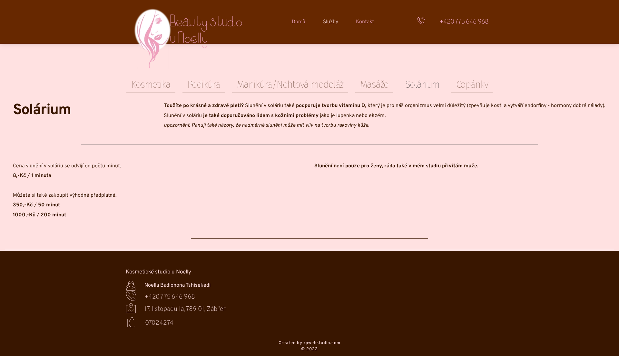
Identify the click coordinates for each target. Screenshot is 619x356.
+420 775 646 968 (463, 22)
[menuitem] (298, 22)
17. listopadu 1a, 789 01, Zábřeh (185, 309)
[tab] (150, 84)
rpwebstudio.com (322, 343)
